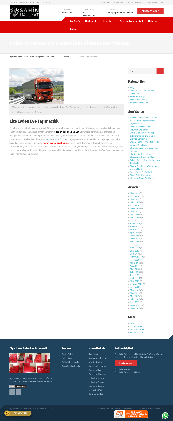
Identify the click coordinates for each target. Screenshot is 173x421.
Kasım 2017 (135, 305)
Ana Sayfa (75, 21)
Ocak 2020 (134, 245)
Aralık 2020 (135, 223)
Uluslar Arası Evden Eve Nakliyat (143, 157)
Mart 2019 (134, 269)
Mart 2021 (134, 214)
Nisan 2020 (135, 239)
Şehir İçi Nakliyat (95, 362)
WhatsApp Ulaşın (150, 11)
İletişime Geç (125, 363)
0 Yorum (39, 112)
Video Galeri (119, 2)
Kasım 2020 (135, 226)
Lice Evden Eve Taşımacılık (33, 121)
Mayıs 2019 (135, 263)
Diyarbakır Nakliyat (96, 370)
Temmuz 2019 (136, 257)
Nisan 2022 (135, 199)
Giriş (132, 323)
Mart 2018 (134, 296)
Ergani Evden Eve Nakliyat (141, 172)
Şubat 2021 (135, 217)
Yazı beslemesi (136, 326)
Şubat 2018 (135, 299)
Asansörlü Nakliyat (96, 386)
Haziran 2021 (136, 205)
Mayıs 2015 (135, 308)
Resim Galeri (105, 2)
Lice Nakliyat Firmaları (21, 112)
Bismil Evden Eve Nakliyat (141, 175)
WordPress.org (136, 332)
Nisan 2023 (135, 193)
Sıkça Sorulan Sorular (155, 2)
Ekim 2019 (134, 251)
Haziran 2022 (136, 196)
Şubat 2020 (135, 242)
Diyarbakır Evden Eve (97, 366)
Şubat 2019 (135, 272)
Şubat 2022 (135, 202)
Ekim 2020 (134, 230)
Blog (132, 87)
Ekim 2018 (134, 281)
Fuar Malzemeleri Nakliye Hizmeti (144, 118)
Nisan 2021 (135, 211)
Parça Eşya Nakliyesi (97, 374)
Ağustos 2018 (136, 284)
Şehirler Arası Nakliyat (131, 21)
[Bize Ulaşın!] (165, 415)
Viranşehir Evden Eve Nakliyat (142, 178)
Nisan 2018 (135, 293)
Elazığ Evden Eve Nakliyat (141, 154)
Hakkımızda (91, 21)
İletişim (73, 29)
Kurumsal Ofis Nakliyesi (140, 130)
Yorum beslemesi (137, 329)
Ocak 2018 (134, 302)
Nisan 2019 (135, 266)
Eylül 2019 (134, 254)
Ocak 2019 (134, 275)
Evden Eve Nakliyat (138, 96)
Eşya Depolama (95, 390)
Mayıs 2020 (135, 236)
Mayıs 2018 (135, 290)
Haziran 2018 (136, 287)
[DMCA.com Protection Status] (17, 386)
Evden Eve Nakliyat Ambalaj (142, 133)
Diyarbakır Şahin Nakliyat (140, 127)
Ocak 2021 (134, 220)
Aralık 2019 (135, 248)
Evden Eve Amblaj (96, 382)
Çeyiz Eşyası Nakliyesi (98, 394)
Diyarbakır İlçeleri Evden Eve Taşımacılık (62, 107)
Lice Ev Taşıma (90, 107)
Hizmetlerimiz (95, 354)
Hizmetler (107, 21)
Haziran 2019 (136, 260)
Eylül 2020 (134, 233)
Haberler (152, 21)
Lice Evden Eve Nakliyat (107, 107)
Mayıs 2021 (135, 208)
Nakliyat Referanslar (135, 2)
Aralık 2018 (135, 278)
